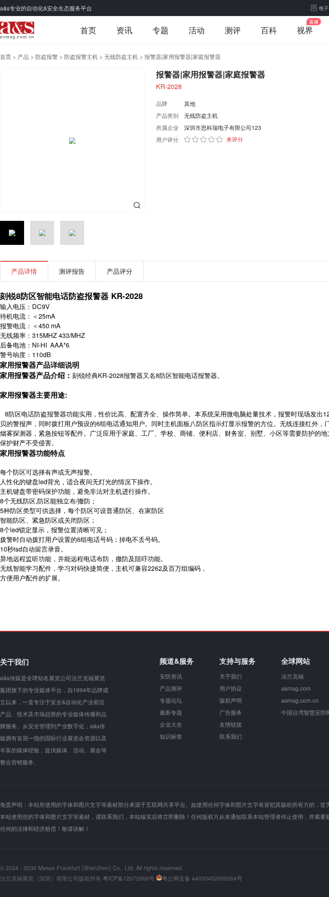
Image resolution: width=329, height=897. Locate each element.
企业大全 (171, 724)
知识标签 (171, 736)
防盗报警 (46, 57)
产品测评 (171, 688)
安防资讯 (171, 676)
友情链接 (230, 724)
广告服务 (230, 712)
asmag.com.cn (300, 700)
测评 (233, 30)
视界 (305, 30)
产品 (23, 57)
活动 (197, 30)
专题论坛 (171, 700)
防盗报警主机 (81, 57)
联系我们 (230, 736)
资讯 (124, 30)
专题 (160, 30)
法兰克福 (292, 676)
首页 (88, 30)
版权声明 (230, 700)
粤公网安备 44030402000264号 (202, 878)
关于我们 (230, 676)
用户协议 (230, 688)
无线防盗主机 (121, 57)
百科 (269, 30)
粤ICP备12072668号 (128, 878)
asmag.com (296, 688)
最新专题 (171, 712)
